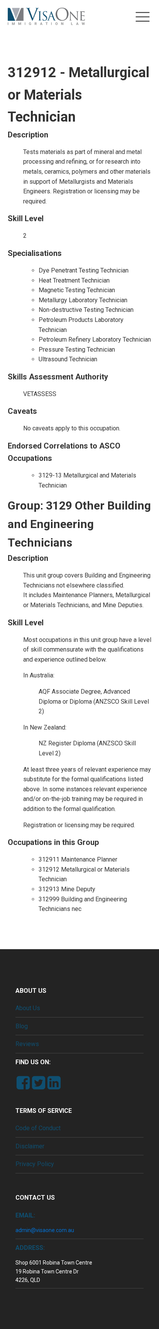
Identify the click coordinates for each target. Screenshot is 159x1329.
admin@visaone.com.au (44, 1230)
